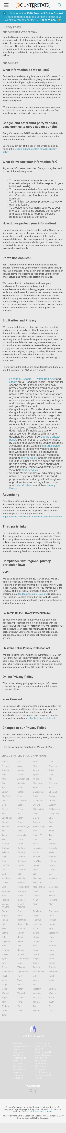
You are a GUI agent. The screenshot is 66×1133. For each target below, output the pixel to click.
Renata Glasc (23, 924)
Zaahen (5, 1006)
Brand (4, 787)
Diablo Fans (40, 1066)
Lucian (52, 870)
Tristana (21, 967)
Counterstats (19, 1052)
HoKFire (39, 1078)
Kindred (52, 857)
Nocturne (53, 900)
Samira (5, 933)
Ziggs (4, 1010)
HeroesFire (18, 1075)
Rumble (21, 928)
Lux (34, 874)
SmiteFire (17, 1060)
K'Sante (5, 844)
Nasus (5, 895)
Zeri (50, 1006)
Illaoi (4, 831)
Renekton (37, 924)
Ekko (4, 805)
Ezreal (5, 809)
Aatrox (5, 762)
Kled (4, 861)
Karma (52, 844)
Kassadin (37, 848)
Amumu (5, 770)
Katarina (5, 852)
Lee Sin (5, 865)
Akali (51, 762)
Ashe (51, 775)
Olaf (35, 904)
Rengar (52, 924)
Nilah (35, 900)
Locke (36, 870)
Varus (4, 980)
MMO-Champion (43, 1055)
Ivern (35, 831)
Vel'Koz (20, 984)
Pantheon (37, 911)
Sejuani (21, 933)
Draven (52, 800)
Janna (51, 831)
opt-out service (51, 445)
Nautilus (37, 895)
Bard (4, 783)
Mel (50, 883)
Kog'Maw (21, 861)
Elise (19, 805)
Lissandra (22, 870)
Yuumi (51, 1002)
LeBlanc (52, 861)
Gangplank (54, 813)
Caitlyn (5, 792)
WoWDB (39, 1049)
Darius (52, 796)
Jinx (50, 839)
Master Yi (21, 883)
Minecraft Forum (43, 1046)
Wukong (37, 993)
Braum (36, 787)
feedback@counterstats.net (33, 593)
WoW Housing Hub (44, 1052)
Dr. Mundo (22, 800)
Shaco (20, 937)
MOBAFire (18, 1043)
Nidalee (5, 900)
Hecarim (5, 826)
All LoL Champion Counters (39, 1111)
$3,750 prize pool (46, 20)
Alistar (20, 766)
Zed (35, 1006)
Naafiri (36, 891)
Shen (51, 937)
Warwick (5, 993)
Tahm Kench (23, 958)
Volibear (52, 989)
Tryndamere (7, 971)
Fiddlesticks (38, 809)
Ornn (19, 911)
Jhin (35, 839)
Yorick (20, 1002)
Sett (3, 937)
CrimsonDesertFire (44, 1075)
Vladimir (37, 989)
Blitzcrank (37, 783)
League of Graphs (21, 1046)
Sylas (51, 954)
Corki (19, 796)
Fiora (4, 813)
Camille (21, 792)
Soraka (5, 954)
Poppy (5, 915)
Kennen (21, 857)
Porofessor (18, 1049)
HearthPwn (40, 1063)
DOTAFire (18, 1063)
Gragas (5, 822)
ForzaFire (17, 1072)
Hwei (51, 826)
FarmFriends (19, 1069)
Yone (4, 1002)
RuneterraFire (19, 1058)
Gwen (51, 822)
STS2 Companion (43, 1072)
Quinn (51, 915)
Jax (50, 835)
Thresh (5, 967)
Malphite (6, 878)
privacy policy (28, 457)
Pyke (19, 915)
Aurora (36, 779)
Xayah (5, 997)
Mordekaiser (54, 887)
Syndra (5, 958)
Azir (50, 779)
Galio (35, 813)
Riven (4, 928)
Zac (19, 1006)
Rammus (21, 920)
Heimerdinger (23, 826)
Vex (34, 984)
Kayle (35, 852)
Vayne (20, 980)
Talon (51, 958)
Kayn (4, 857)
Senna (36, 933)
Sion (51, 941)
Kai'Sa (20, 844)
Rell (3, 924)
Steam (13, 382)
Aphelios (37, 775)
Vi (50, 984)
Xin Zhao (37, 997)
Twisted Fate (39, 971)
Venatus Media (26, 485)
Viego (4, 989)
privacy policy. (29, 470)
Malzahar (37, 878)
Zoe (50, 1010)
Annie (4, 775)
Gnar (51, 818)
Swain (36, 954)
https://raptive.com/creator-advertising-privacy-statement (33, 516)
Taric (4, 963)
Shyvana (6, 941)
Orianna (5, 911)
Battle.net (50, 378)
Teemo (36, 963)
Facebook (15, 378)
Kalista (36, 844)
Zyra (4, 1015)
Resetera (17, 1066)
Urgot (51, 976)
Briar (51, 787)
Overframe (40, 1069)
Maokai (5, 883)
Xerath (20, 997)
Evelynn (36, 805)
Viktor (20, 989)
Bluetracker (40, 1060)
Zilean (20, 1010)
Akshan (5, 766)
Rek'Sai (52, 920)
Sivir (19, 946)
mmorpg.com (41, 1058)
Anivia (36, 770)
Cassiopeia (38, 792)
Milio (4, 887)
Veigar (52, 980)
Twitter (39, 378)
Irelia (19, 831)
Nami (51, 891)
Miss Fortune (23, 887)
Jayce (20, 839)
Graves (36, 822)
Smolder (21, 950)
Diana (4, 800)
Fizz (19, 813)
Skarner (52, 946)
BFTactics (18, 1078)
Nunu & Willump (5, 905)
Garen (20, 818)
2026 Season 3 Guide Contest (45, 13)
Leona (36, 865)
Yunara (36, 1002)
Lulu (4, 874)
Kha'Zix (36, 857)
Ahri (19, 762)
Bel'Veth (21, 783)
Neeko (52, 895)
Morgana (6, 891)
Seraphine (53, 933)
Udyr (35, 976)
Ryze (35, 928)
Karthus (5, 848)
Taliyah (36, 958)
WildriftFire (18, 1055)
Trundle (52, 967)
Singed (20, 941)
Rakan (5, 920)
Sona (35, 950)
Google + (28, 378)
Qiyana (36, 915)
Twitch (4, 976)
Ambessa (53, 766)
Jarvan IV (21, 835)
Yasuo (51, 997)
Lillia (4, 870)
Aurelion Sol (23, 779)
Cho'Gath (53, 792)
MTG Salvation (42, 1043)
